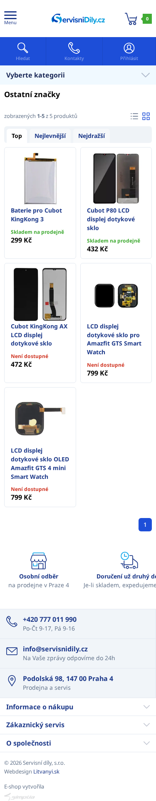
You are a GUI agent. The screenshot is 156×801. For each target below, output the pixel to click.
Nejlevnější (50, 136)
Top (17, 136)
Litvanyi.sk (46, 771)
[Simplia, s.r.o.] (78, 797)
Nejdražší (91, 136)
